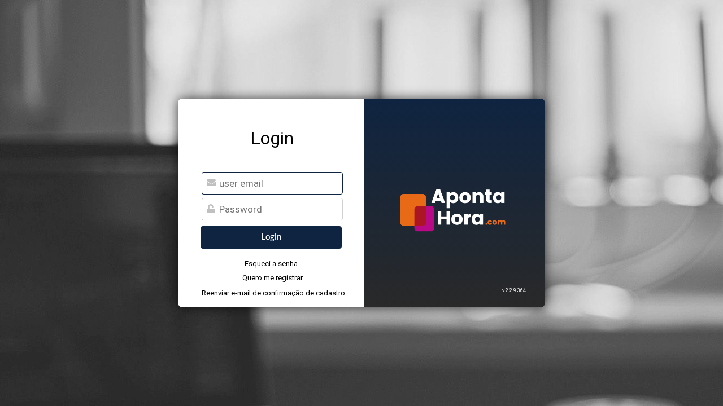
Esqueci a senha (271, 263)
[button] (271, 237)
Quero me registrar (272, 277)
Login (272, 138)
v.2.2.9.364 (514, 290)
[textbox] (279, 209)
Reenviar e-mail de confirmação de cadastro (272, 293)
